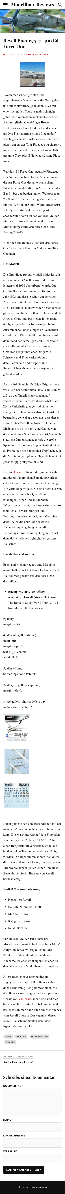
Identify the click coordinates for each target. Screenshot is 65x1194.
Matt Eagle (11, 54)
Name (8, 1120)
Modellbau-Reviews (32, 4)
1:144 (9, 1036)
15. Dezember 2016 (36, 54)
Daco (17, 472)
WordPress (39, 1187)
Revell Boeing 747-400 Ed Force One (30, 43)
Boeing (21, 1036)
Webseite (10, 1151)
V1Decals (24, 998)
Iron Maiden (39, 1036)
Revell (10, 1042)
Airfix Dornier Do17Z (18, 1062)
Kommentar (13, 1086)
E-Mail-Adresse (15, 1135)
